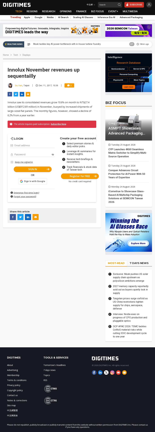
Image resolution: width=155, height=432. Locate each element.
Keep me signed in (24, 162)
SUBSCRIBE (136, 4)
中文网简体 (12, 415)
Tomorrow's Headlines (54, 365)
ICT (131, 44)
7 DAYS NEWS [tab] (139, 263)
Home (6, 55)
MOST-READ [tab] (116, 263)
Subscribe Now (58, 124)
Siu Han (18, 85)
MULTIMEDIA (130, 11)
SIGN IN (32, 169)
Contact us (12, 395)
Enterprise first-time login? (26, 192)
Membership (13, 375)
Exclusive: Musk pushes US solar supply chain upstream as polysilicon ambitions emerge (130, 277)
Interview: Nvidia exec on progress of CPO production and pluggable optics (130, 317)
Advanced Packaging (131, 17)
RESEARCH (48, 11)
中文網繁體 (12, 410)
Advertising (12, 370)
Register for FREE (80, 176)
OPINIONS (66, 11)
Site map (11, 405)
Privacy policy (13, 385)
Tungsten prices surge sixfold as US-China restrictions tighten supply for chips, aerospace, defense (130, 303)
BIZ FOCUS (97, 11)
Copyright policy (15, 390)
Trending (15, 17)
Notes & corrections (17, 400)
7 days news (49, 370)
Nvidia (50, 17)
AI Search (63, 17)
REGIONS (32, 11)
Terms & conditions (16, 380)
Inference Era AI (106, 17)
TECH (18, 11)
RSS (45, 380)
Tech (15, 55)
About (10, 365)
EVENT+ (113, 11)
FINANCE (81, 11)
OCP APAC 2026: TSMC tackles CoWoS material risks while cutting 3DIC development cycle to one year (130, 331)
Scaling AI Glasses (83, 17)
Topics (46, 375)
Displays (26, 55)
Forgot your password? (25, 196)
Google (38, 17)
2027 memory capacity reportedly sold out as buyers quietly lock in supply (130, 289)
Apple (27, 17)
